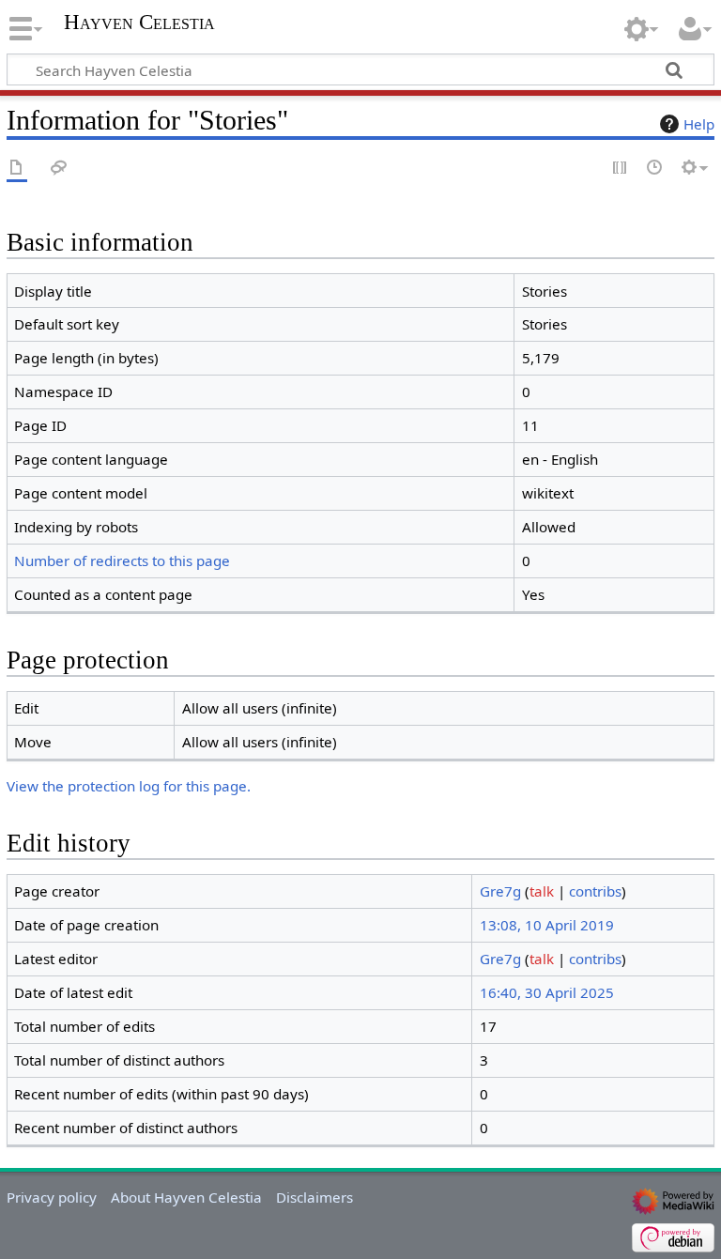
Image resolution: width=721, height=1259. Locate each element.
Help (698, 124)
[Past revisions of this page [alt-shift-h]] (655, 168)
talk (541, 891)
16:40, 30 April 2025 (547, 992)
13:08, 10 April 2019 (547, 924)
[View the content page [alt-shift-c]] (17, 168)
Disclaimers (314, 1197)
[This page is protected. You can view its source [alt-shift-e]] (620, 168)
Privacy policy (52, 1197)
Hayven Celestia (139, 22)
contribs (595, 891)
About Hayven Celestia (186, 1197)
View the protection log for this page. (129, 785)
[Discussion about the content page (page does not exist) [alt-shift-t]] (59, 168)
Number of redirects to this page (122, 560)
